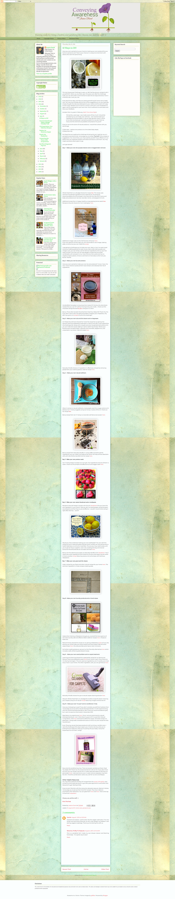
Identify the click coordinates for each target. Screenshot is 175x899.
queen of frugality (99, 781)
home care (79, 808)
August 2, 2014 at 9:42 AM (92, 830)
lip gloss (80, 308)
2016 (39, 99)
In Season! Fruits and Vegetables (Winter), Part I (49, 224)
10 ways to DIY (71, 808)
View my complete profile (44, 73)
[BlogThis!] (89, 805)
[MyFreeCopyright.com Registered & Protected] (46, 267)
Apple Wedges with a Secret (50, 181)
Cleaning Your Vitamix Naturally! (49, 209)
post (100, 642)
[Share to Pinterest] (94, 805)
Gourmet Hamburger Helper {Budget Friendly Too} (45, 122)
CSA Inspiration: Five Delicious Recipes (45, 127)
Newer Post (66, 869)
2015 (39, 101)
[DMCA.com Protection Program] (40, 88)
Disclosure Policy (74, 38)
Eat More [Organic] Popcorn (45, 144)
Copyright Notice (49, 38)
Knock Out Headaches (43, 135)
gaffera (93, 895)
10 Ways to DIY (43, 118)
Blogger (105, 895)
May (41, 151)
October (42, 109)
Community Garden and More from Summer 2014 (50, 239)
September (43, 111)
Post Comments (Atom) (90, 875)
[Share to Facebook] (93, 805)
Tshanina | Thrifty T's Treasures (75, 830)
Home (38, 38)
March (42, 156)
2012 (39, 167)
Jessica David (50, 47)
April (41, 153)
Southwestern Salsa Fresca (50, 195)
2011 (39, 169)
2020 (40, 96)
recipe (87, 244)
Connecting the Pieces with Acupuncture (44, 140)
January (42, 161)
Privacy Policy (61, 38)
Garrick (69, 817)
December (43, 106)
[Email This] (87, 805)
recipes (76, 315)
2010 (39, 172)
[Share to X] (91, 805)
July (41, 116)
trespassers (73, 793)
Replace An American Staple (45, 131)
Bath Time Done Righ (89, 112)
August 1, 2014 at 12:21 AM (79, 817)
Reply (68, 825)
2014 (39, 104)
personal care (87, 808)
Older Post (105, 869)
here (92, 193)
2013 (39, 164)
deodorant (94, 505)
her (96, 241)
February (43, 158)
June (41, 148)
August (42, 113)
